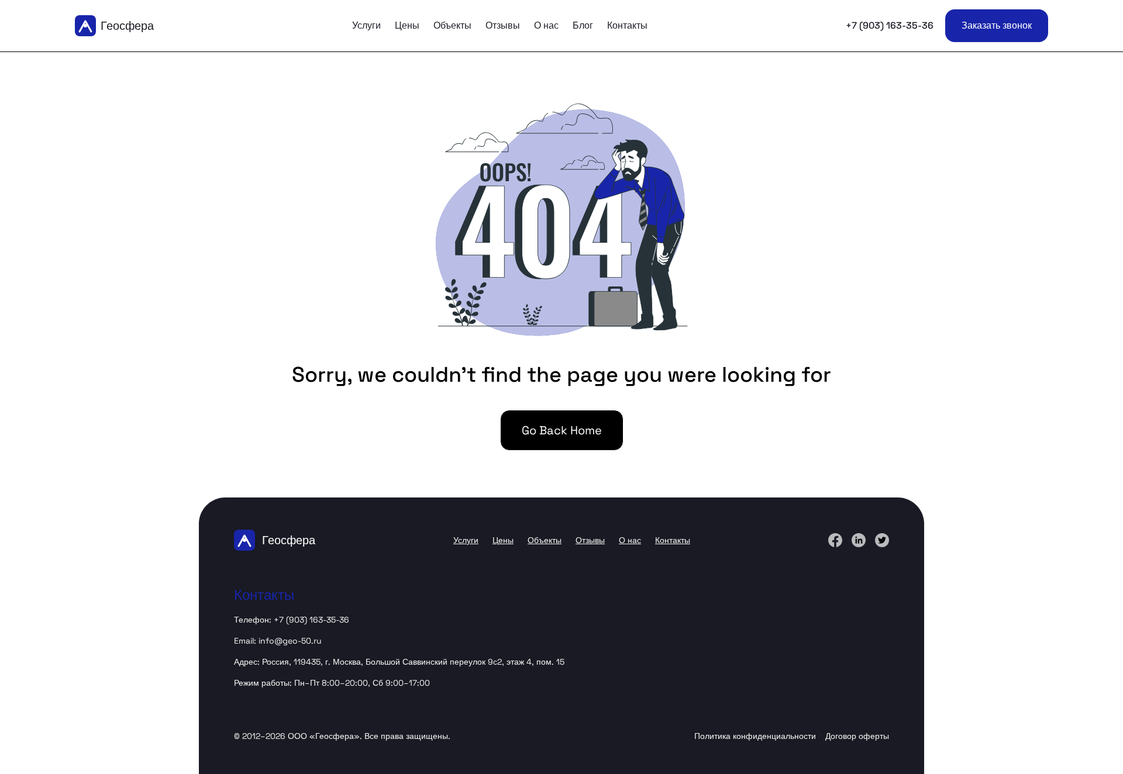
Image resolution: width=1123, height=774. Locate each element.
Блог (583, 25)
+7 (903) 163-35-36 (889, 25)
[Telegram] (859, 540)
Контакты (627, 25)
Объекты (452, 25)
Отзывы (502, 25)
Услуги (366, 25)
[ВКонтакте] (835, 540)
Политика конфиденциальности (755, 736)
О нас (546, 25)
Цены (407, 25)
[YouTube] (882, 540)
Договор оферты (857, 736)
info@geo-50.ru (290, 640)
